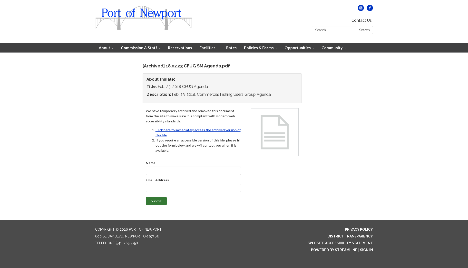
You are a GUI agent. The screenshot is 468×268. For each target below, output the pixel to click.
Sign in (366, 250)
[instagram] (361, 9)
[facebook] (370, 9)
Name (150, 163)
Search (364, 30)
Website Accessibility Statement (340, 243)
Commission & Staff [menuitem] (139, 47)
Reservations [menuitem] (180, 47)
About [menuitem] (104, 47)
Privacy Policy (359, 229)
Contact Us (361, 20)
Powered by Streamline (334, 250)
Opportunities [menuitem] (297, 47)
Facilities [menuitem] (207, 47)
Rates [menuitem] (231, 47)
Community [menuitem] (332, 47)
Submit (156, 201)
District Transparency (350, 236)
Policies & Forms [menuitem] (259, 47)
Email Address (157, 180)
